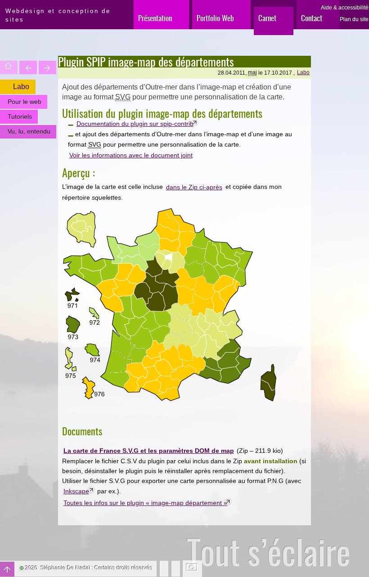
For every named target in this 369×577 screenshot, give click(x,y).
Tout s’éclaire (269, 551)
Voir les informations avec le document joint (131, 155)
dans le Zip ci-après (194, 187)
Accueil (9, 67)
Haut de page (7, 569)
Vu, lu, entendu (29, 131)
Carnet (267, 17)
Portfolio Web (215, 17)
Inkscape (76, 491)
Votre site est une (47, 67)
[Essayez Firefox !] (164, 568)
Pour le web (24, 101)
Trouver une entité (28, 67)
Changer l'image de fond (192, 568)
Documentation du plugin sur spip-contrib (135, 123)
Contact (311, 17)
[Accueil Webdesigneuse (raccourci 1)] (1, 7)
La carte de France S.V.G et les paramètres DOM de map (148, 450)
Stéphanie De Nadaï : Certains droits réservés (96, 568)
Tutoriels (20, 116)
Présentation (155, 17)
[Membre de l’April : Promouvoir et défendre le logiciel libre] (176, 568)
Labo (303, 72)
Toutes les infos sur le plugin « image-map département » (145, 502)
